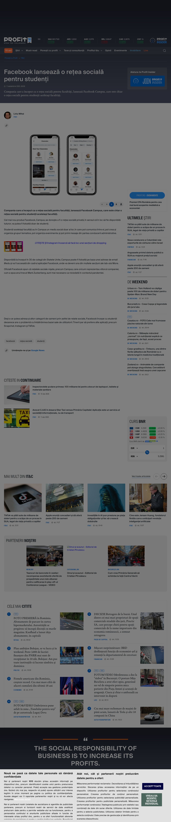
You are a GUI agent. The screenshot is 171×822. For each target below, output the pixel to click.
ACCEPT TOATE (152, 786)
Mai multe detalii (22, 799)
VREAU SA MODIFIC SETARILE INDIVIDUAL (151, 800)
